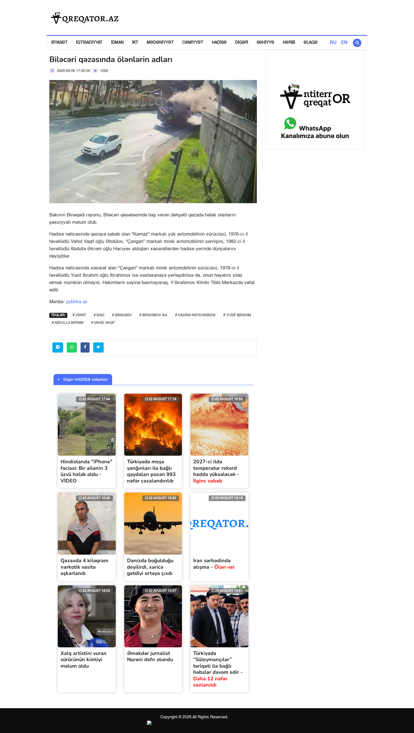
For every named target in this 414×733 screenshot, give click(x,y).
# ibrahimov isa (153, 315)
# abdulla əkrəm (67, 323)
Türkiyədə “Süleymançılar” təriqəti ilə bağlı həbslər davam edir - (218, 669)
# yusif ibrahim (237, 315)
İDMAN (117, 43)
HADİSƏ (219, 43)
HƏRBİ (289, 43)
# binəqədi (122, 315)
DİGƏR (241, 43)
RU (333, 43)
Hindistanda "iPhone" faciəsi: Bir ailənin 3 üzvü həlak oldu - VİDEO (86, 471)
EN (344, 43)
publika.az (77, 302)
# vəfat (79, 315)
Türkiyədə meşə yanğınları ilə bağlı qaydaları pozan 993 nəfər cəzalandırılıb (151, 471)
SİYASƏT (59, 43)
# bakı (99, 315)
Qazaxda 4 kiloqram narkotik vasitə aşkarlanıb (84, 567)
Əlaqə (311, 43)
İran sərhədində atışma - (214, 563)
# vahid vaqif (103, 323)
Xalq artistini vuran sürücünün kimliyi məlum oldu (83, 659)
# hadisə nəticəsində (195, 315)
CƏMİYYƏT (192, 43)
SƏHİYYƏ (265, 43)
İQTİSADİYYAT (89, 43)
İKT (135, 43)
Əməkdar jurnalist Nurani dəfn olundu (150, 656)
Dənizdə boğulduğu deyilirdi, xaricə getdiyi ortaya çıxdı (150, 567)
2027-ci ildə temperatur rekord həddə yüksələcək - (216, 471)
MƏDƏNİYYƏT (160, 43)
